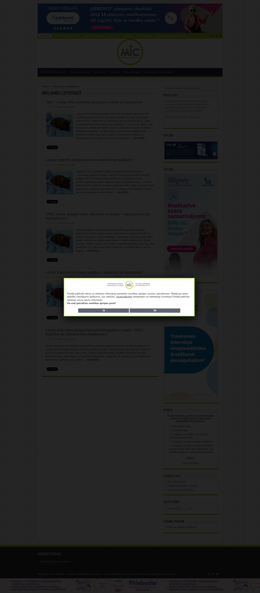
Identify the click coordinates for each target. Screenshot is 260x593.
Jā (103, 310)
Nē (155, 310)
